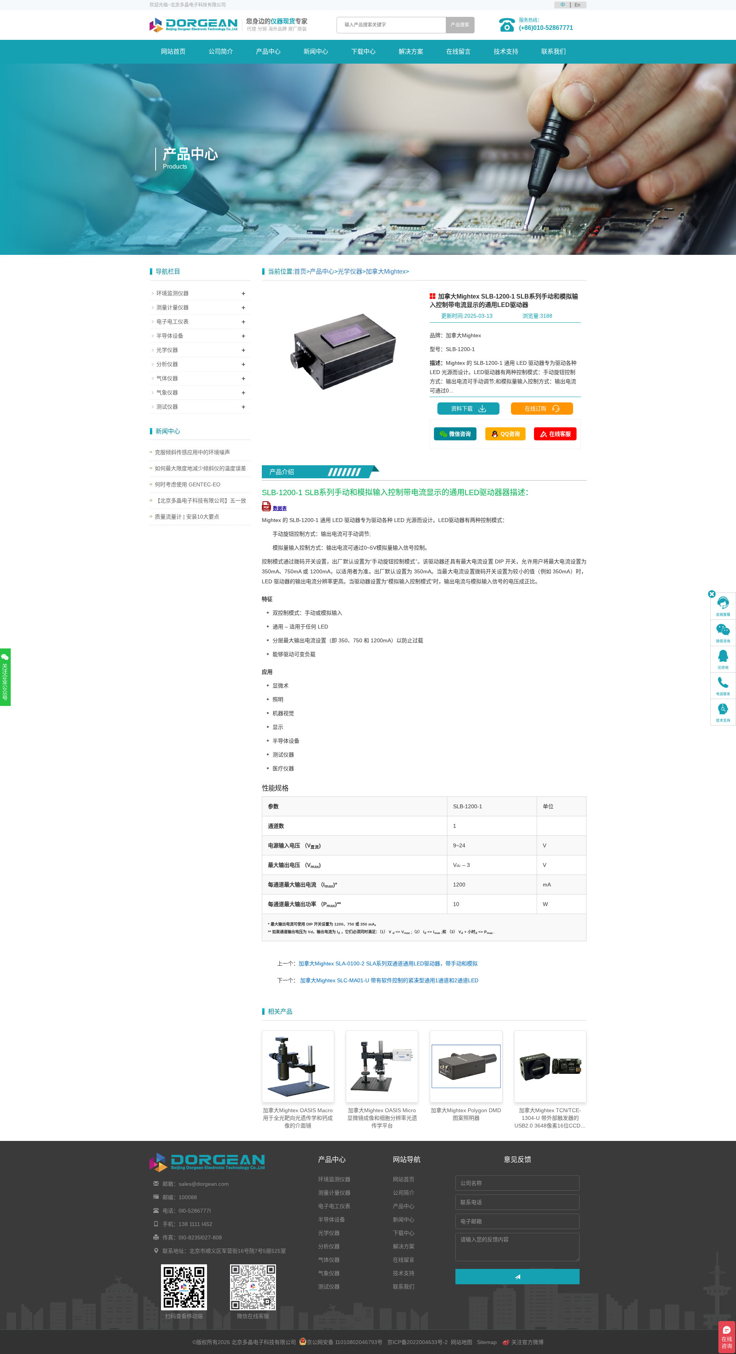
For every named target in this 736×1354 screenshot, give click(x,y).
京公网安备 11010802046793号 (345, 1342)
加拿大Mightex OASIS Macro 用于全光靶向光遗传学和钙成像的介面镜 (298, 1118)
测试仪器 (167, 407)
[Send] (517, 1276)
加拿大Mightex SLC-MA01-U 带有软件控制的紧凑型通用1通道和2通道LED (388, 980)
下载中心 (363, 51)
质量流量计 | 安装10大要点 (187, 517)
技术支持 (506, 51)
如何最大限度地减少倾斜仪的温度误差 (200, 468)
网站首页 (173, 51)
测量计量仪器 (172, 307)
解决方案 (411, 51)
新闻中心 (316, 51)
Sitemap (487, 1342)
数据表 (280, 508)
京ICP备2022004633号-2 (417, 1342)
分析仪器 (167, 364)
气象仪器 (167, 392)
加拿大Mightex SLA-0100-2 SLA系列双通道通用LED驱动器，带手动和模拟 (388, 963)
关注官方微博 (527, 1342)
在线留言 (458, 51)
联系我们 (553, 51)
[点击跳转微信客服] (723, 633)
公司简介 (221, 51)
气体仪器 (167, 378)
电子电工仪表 (172, 321)
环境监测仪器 (172, 293)
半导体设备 (169, 336)
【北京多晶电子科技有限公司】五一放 (200, 500)
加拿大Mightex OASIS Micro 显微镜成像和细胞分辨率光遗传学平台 (382, 1118)
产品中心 (268, 51)
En (577, 5)
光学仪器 (350, 271)
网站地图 (461, 1342)
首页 (300, 271)
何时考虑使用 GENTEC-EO (187, 484)
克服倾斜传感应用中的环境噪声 (192, 452)
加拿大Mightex (386, 271)
